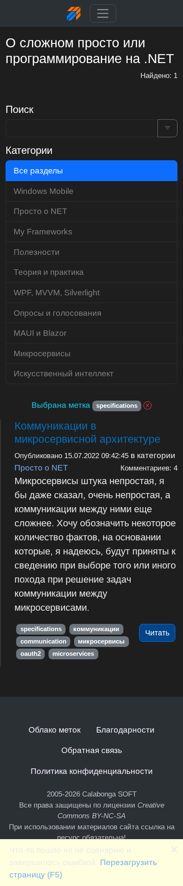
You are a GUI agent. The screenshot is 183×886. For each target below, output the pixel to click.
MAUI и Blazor (40, 333)
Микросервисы (42, 353)
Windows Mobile (44, 191)
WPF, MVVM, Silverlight (57, 292)
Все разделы (38, 170)
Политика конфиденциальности (92, 771)
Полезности (37, 252)
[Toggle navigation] (103, 13)
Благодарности (125, 729)
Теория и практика (49, 272)
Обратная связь (91, 750)
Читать (157, 633)
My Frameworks (43, 231)
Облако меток (54, 729)
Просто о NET (41, 467)
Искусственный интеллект (64, 373)
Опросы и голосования (57, 312)
